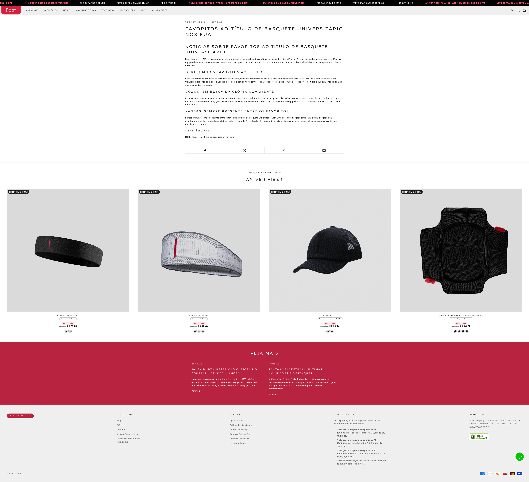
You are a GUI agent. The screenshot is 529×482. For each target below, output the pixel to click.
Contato (121, 429)
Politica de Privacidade (241, 425)
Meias (66, 10)
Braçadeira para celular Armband (461, 316)
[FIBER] (20, 415)
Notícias (216, 22)
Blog (119, 420)
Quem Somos (236, 420)
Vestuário (107, 10)
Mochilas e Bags (86, 10)
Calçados (32, 10)
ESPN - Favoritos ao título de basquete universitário (209, 137)
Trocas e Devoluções (240, 434)
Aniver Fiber (160, 10)
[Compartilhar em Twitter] (244, 150)
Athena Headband (68, 316)
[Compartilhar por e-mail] (324, 150)
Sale (143, 10)
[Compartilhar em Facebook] (205, 150)
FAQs (119, 425)
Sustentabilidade (238, 443)
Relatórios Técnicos (239, 438)
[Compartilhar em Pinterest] (284, 150)
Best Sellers (127, 10)
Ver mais (195, 391)
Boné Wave (330, 316)
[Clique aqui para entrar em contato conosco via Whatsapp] (519, 457)
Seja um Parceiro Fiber (127, 434)
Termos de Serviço (239, 429)
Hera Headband (199, 316)
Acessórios (51, 10)
